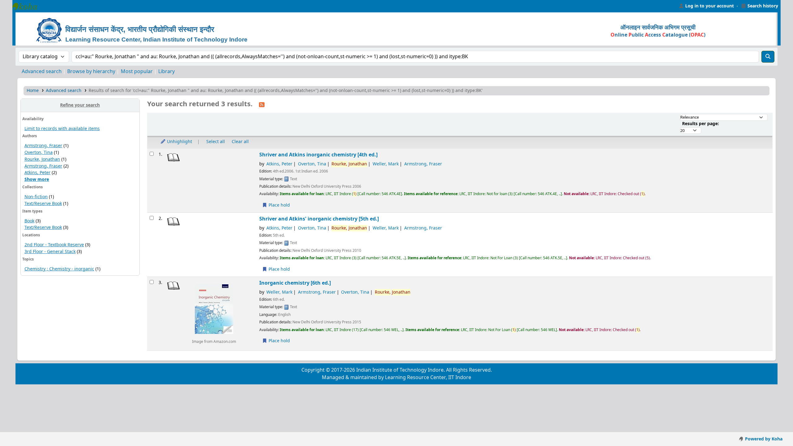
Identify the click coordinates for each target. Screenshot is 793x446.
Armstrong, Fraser (43, 145)
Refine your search (80, 105)
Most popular (137, 71)
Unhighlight (179, 141)
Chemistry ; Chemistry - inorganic (59, 269)
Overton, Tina (38, 152)
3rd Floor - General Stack (50, 251)
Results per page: (700, 123)
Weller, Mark (386, 164)
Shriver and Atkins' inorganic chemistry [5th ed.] (319, 218)
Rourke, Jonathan (42, 159)
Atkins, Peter (37, 172)
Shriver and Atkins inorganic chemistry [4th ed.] (318, 154)
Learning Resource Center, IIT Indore (27, 6)
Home (33, 90)
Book (29, 221)
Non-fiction (36, 197)
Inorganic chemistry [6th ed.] (295, 282)
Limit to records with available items (62, 128)
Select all (215, 141)
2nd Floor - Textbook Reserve (54, 245)
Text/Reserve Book (43, 203)
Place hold (278, 205)
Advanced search (42, 71)
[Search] (767, 57)
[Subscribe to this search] (261, 104)
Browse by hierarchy (91, 71)
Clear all (240, 141)
